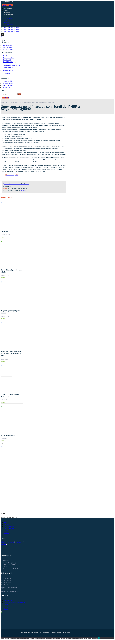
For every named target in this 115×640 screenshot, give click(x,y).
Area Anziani (6, 56)
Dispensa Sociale (9, 67)
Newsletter (7, 12)
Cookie (6, 609)
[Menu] (8, 42)
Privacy (6, 607)
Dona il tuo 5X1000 (8, 85)
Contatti (6, 10)
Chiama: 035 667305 (7, 2)
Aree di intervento (9, 526)
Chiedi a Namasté (8, 14)
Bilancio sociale (7, 47)
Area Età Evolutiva (8, 62)
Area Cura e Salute (8, 58)
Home (2, 102)
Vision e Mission (8, 45)
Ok (99, 638)
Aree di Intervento (6, 52)
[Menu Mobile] (2, 34)
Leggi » (3, 237)
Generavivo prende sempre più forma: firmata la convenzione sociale (11, 353)
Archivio (3, 517)
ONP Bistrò (7, 73)
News (3, 90)
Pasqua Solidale (7, 81)
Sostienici (4, 78)
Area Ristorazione (8, 70)
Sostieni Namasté (8, 83)
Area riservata (8, 600)
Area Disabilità (7, 60)
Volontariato (6, 87)
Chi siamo (4, 42)
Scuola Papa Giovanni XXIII (12, 65)
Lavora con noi (8, 8)
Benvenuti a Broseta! (8, 435)
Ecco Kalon (4, 231)
